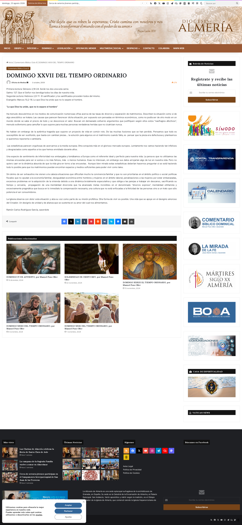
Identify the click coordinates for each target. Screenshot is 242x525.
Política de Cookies (131, 473)
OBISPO (18, 48)
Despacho (132, 48)
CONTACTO (148, 48)
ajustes (39, 515)
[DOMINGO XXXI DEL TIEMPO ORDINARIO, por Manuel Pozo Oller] (91, 308)
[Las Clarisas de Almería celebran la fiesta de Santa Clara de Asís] (10, 452)
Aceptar (68, 505)
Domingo (47, 48)
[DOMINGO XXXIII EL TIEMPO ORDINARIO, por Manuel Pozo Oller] (150, 262)
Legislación (63, 48)
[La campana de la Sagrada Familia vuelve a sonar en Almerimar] (10, 465)
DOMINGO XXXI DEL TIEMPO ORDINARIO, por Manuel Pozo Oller (88, 327)
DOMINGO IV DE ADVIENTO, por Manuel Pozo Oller (32, 277)
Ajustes (68, 517)
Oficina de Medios (18, 82)
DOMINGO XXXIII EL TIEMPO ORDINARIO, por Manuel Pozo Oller (146, 283)
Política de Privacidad (132, 469)
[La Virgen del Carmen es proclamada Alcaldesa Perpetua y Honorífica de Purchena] (110, 475)
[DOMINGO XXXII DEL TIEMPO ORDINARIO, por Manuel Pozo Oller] (33, 308)
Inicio (7, 48)
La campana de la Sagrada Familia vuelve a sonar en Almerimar (36, 462)
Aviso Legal (128, 466)
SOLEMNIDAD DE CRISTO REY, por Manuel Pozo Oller (89, 278)
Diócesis (31, 48)
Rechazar (68, 511)
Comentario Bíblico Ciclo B (26, 62)
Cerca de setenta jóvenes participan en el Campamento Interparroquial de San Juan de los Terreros (92, 3)
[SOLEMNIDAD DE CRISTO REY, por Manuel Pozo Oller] (91, 259)
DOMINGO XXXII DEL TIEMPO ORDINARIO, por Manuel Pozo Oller (30, 327)
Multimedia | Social (110, 48)
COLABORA (163, 48)
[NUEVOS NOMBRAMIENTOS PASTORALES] (91, 475)
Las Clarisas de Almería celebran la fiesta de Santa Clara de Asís (37, 450)
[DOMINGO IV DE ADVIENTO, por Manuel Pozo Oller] (33, 259)
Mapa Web (178, 48)
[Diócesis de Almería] (121, 25)
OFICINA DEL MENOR (86, 48)
